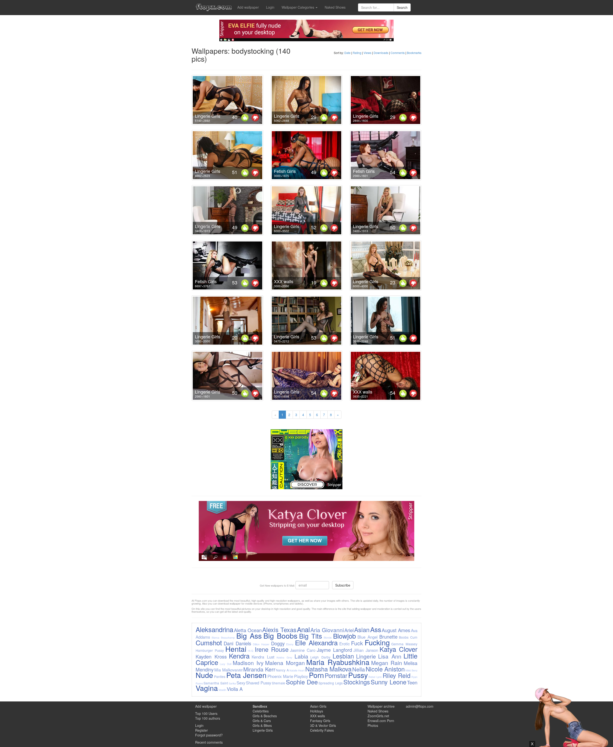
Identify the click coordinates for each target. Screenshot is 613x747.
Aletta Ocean (248, 630)
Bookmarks (414, 53)
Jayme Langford (334, 649)
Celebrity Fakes (322, 730)
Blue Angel (368, 637)
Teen (412, 682)
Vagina (207, 688)
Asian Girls (318, 706)
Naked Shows (335, 7)
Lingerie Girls (207, 116)
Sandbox (260, 706)
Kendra (239, 655)
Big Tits (310, 636)
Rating (357, 53)
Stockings (356, 681)
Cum (413, 637)
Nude (204, 675)
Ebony (289, 644)
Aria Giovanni (327, 630)
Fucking (377, 642)
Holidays (316, 711)
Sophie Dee (302, 681)
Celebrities (261, 711)
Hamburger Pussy (210, 650)
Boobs (404, 637)
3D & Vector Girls (323, 725)
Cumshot (209, 642)
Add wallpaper (248, 7)
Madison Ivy (248, 663)
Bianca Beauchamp (223, 637)
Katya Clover (398, 649)
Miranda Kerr (259, 669)
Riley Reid (397, 675)
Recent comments (209, 742)
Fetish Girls (285, 171)
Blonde (328, 637)
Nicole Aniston (385, 669)
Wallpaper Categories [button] (298, 7)
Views (367, 53)
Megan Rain (386, 663)
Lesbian (343, 656)
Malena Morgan (285, 663)
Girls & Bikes (262, 725)
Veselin (222, 690)
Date (347, 53)
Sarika (232, 683)
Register (201, 730)
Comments (398, 53)
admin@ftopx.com (419, 706)
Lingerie (366, 656)
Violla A (235, 688)
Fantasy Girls (320, 720)
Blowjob (344, 636)
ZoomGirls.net (378, 715)
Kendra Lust (263, 657)
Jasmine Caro (302, 650)
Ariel (349, 630)
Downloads (381, 53)
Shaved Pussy (258, 683)
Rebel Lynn (375, 677)
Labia (301, 656)
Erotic (344, 644)
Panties (219, 676)
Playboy (301, 676)
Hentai (235, 649)
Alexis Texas (279, 629)
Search (402, 7)
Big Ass (249, 635)
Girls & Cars (262, 720)
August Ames (396, 630)
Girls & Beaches (265, 715)
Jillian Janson (365, 650)
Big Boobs (280, 635)
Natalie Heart (297, 670)
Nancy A (282, 670)
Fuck (357, 643)
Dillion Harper (261, 644)
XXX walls (283, 281)
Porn (316, 675)
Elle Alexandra (316, 642)
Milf (240, 670)
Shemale (278, 683)
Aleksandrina (214, 629)
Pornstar (336, 675)
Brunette (388, 636)
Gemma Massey (404, 643)
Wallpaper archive (381, 706)
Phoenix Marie (280, 676)
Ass (375, 629)
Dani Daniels (237, 643)
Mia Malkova (225, 670)
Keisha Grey (284, 657)
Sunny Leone (388, 681)
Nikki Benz (411, 670)
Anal (303, 629)
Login (270, 7)
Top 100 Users (206, 713)
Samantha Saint (216, 683)
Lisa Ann (389, 656)
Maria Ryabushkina (337, 662)
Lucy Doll (225, 664)
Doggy (278, 643)
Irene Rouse (272, 649)
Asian (361, 629)
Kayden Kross (211, 656)
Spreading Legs (330, 683)
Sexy (241, 683)
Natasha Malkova (328, 669)
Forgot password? (209, 735)
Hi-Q (250, 651)
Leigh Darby (320, 657)
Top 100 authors (207, 718)
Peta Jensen (246, 675)
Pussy (358, 675)
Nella (358, 669)
